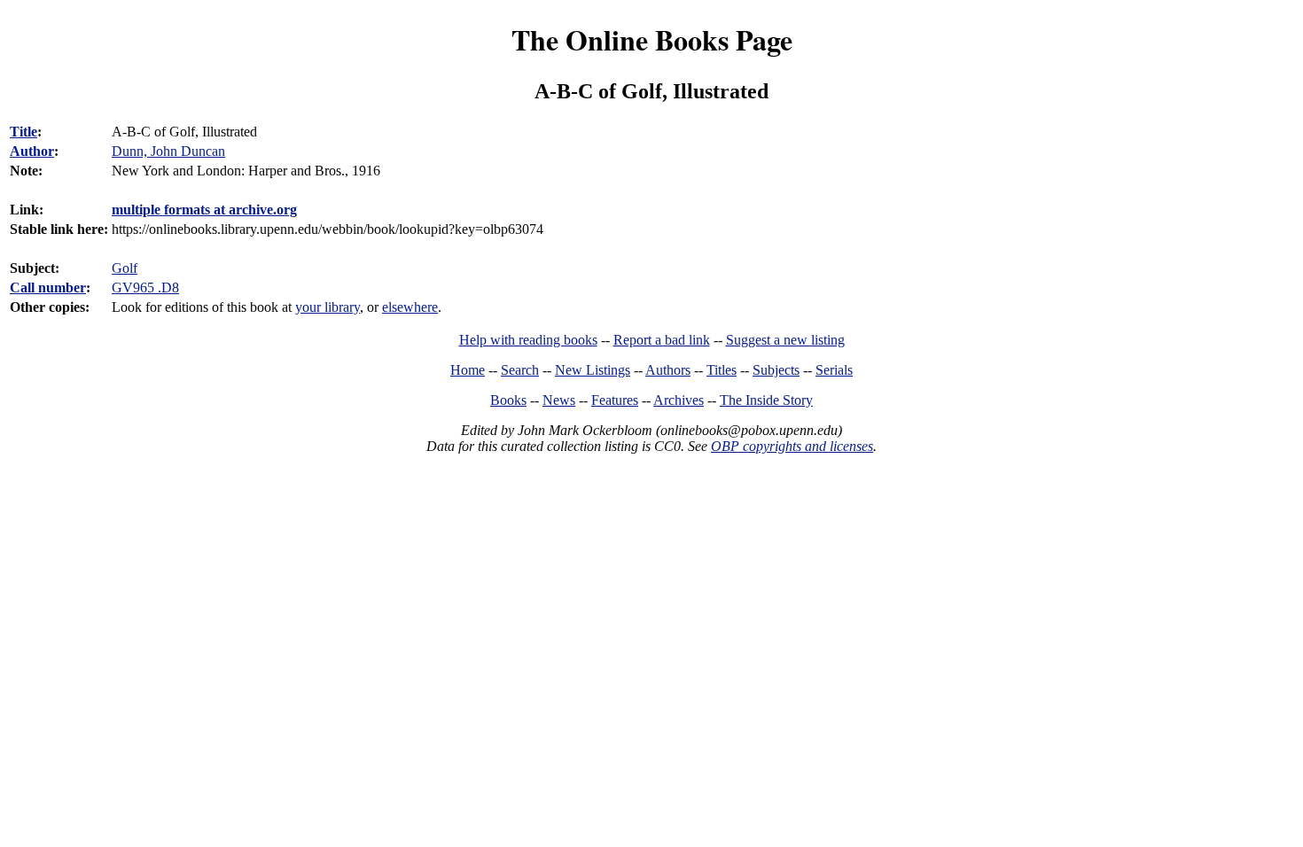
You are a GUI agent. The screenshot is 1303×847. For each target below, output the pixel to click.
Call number (48, 287)
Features (614, 400)
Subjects (776, 369)
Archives (678, 400)
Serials (834, 369)
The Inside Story (766, 400)
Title (23, 131)
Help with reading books (528, 339)
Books (508, 400)
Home (467, 369)
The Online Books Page (651, 39)
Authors (668, 369)
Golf (124, 268)
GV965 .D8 (145, 287)
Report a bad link (661, 339)
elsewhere (410, 307)
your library (327, 307)
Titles (721, 369)
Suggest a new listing (785, 339)
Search (520, 369)
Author (32, 151)
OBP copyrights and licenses (792, 446)
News (558, 400)
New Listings (592, 369)
